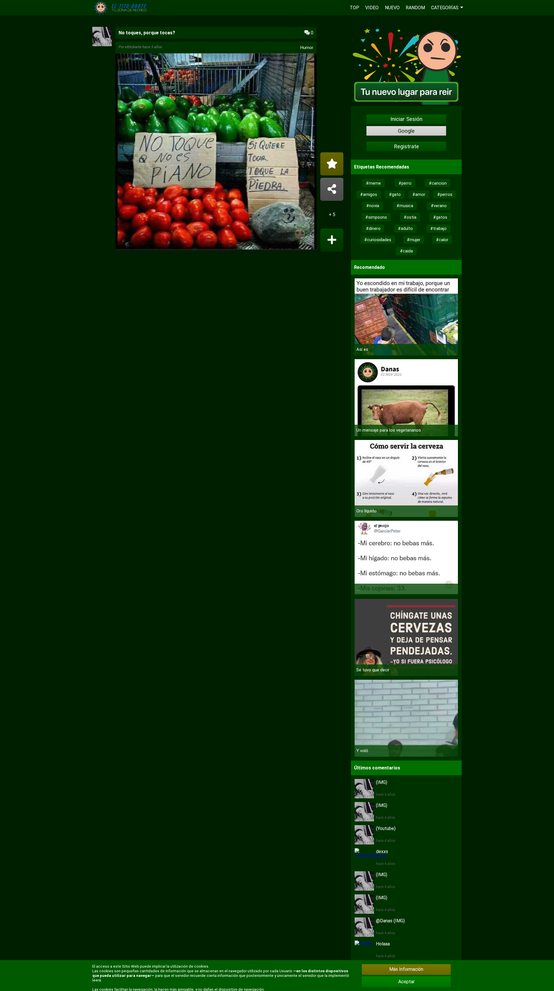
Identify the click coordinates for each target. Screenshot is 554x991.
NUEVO (392, 7)
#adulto (405, 228)
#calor (442, 239)
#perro (404, 183)
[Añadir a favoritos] (331, 163)
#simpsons (376, 217)
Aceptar (406, 981)
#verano (439, 205)
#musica (404, 205)
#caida (406, 251)
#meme (373, 183)
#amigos (368, 194)
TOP (354, 7)
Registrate (406, 146)
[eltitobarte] (102, 44)
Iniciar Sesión (406, 119)
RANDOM (415, 7)
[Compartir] (331, 189)
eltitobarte (133, 47)
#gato (395, 194)
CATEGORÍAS (444, 7)
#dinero (373, 228)
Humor (306, 47)
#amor (418, 194)
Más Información (406, 969)
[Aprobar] (331, 240)
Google (406, 131)
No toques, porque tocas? (147, 32)
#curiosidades (377, 239)
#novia (372, 205)
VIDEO (372, 7)
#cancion (438, 183)
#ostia (410, 217)
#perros (444, 194)
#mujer (413, 239)
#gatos (440, 217)
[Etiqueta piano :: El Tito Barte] (121, 13)
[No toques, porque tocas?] (216, 152)
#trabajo (438, 228)
